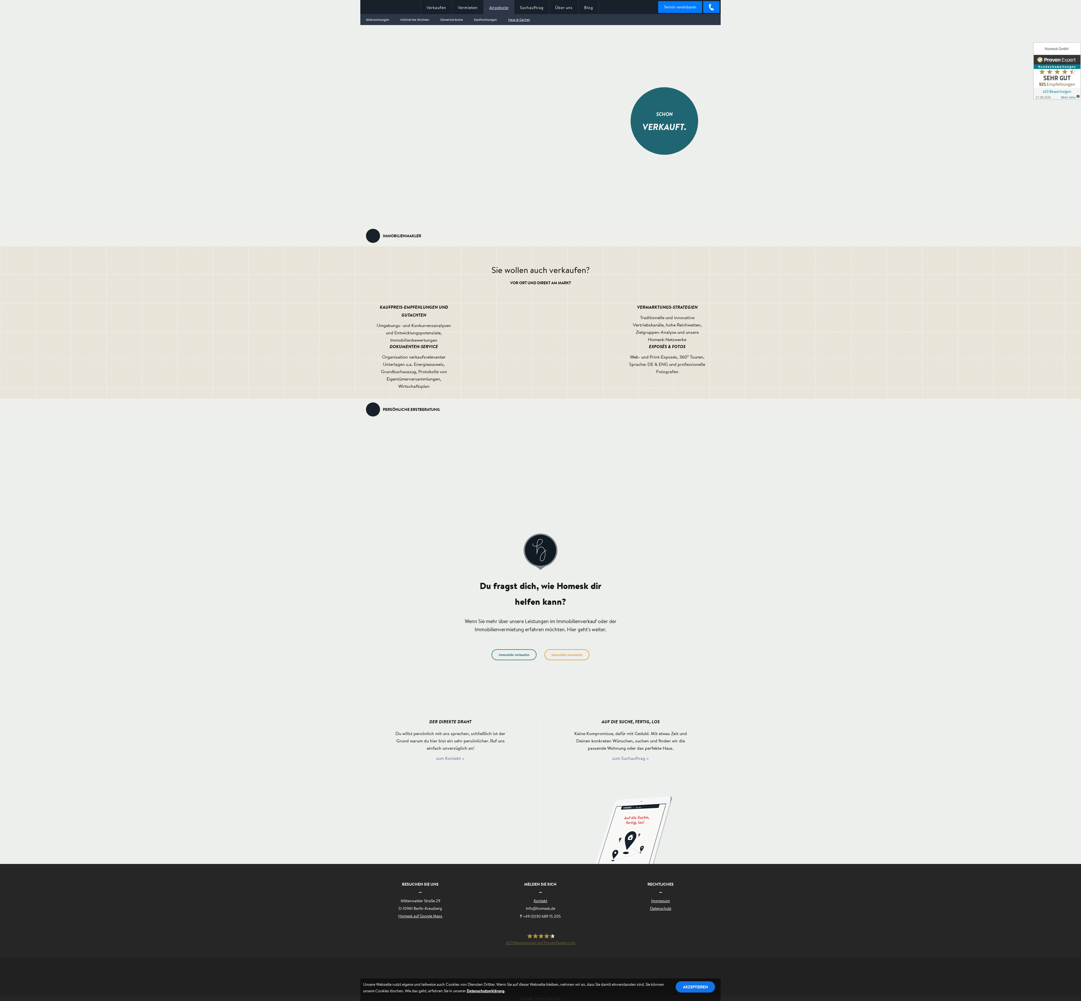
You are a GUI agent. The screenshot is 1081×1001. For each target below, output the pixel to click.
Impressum (660, 900)
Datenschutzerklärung (485, 990)
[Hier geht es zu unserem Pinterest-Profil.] (518, 975)
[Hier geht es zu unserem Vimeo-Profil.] (561, 975)
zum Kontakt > (450, 758)
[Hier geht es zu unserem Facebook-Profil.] (470, 975)
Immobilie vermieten (566, 654)
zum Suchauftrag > (630, 758)
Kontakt (540, 900)
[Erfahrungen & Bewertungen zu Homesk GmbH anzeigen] (1057, 71)
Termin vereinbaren (680, 7)
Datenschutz (660, 908)
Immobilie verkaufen (514, 654)
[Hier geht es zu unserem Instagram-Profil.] (607, 975)
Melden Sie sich (540, 884)
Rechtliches (660, 884)
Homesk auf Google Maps (420, 916)
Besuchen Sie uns (420, 884)
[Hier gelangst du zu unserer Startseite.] (390, 7)
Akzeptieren (695, 986)
